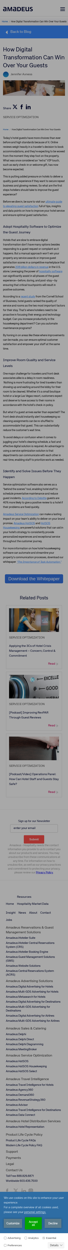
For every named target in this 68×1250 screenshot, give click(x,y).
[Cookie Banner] (34, 1221)
